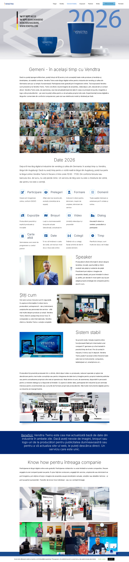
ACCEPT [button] (111, 559)
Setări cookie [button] (101, 559)
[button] (21, 504)
